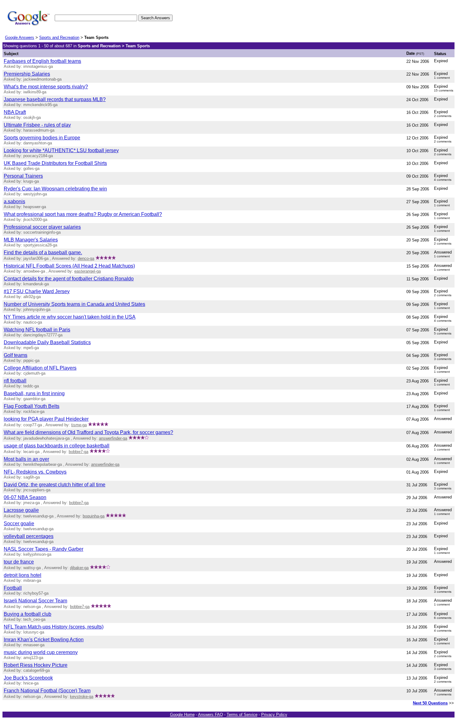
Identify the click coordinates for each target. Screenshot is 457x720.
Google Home (182, 714)
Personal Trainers (23, 176)
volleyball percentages (28, 536)
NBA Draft (15, 112)
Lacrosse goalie (21, 510)
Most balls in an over (26, 459)
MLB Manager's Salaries (31, 239)
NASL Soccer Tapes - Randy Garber (43, 549)
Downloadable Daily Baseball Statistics (47, 342)
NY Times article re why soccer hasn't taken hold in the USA (70, 317)
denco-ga (86, 258)
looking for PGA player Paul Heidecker (46, 419)
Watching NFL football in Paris (37, 329)
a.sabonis (14, 201)
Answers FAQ (210, 714)
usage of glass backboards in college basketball (56, 445)
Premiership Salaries (27, 74)
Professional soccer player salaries (42, 227)
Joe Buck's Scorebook (28, 677)
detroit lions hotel (22, 575)
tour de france (19, 561)
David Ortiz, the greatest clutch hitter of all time (54, 484)
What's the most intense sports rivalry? (46, 86)
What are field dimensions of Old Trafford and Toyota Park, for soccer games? (88, 432)
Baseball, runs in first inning (34, 393)
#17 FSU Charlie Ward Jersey (37, 291)
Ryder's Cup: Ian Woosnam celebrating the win (55, 188)
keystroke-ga (81, 696)
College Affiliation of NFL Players (40, 368)
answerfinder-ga (113, 438)
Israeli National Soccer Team (35, 600)
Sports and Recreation (59, 37)
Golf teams (15, 355)
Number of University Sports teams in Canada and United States (74, 304)
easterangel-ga (87, 271)
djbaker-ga (79, 567)
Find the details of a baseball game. (43, 252)
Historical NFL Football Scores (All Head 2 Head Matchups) (69, 266)
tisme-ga (79, 425)
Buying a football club (27, 614)
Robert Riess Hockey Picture (35, 665)
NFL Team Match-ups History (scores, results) (54, 626)
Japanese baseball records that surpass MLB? (55, 99)
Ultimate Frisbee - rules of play (37, 125)
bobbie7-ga (78, 451)
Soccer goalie (19, 523)
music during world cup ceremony (41, 652)
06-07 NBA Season (25, 497)
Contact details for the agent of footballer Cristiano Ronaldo (69, 278)
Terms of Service (242, 714)
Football (13, 588)
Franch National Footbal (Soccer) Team (47, 690)
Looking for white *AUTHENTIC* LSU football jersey (61, 150)
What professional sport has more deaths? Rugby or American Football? (83, 214)
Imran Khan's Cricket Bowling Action (44, 639)
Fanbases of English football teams (42, 61)
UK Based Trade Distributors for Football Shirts (55, 163)
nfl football (15, 380)
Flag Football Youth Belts (31, 406)
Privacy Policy (274, 714)
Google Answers (19, 37)
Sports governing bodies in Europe (42, 137)
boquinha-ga (93, 516)
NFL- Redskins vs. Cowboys (35, 472)
